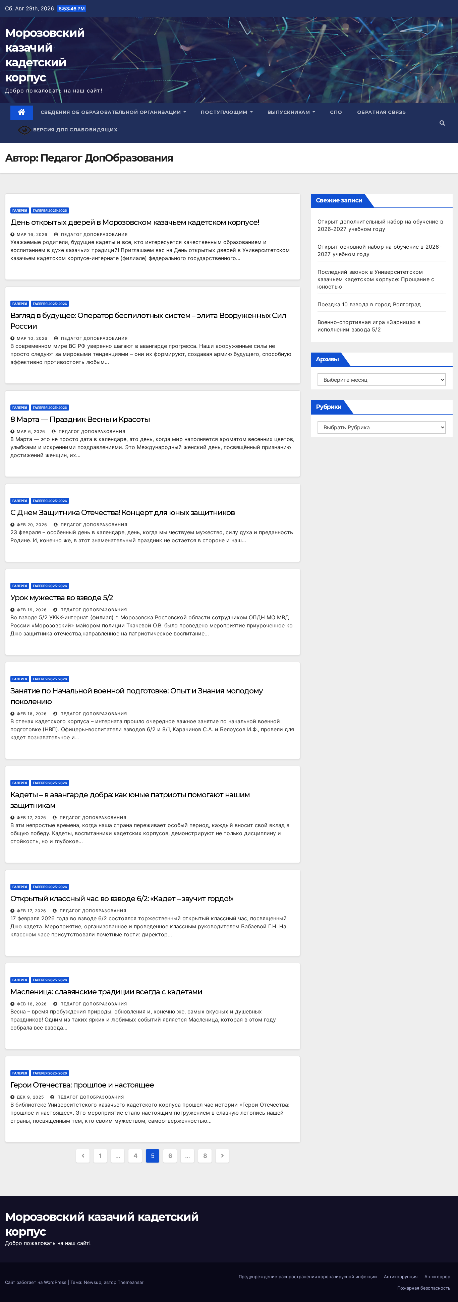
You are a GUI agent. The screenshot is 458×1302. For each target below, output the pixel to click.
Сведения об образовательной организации (111, 112)
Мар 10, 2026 (32, 338)
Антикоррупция (400, 1276)
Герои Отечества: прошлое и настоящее (82, 1085)
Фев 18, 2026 (32, 713)
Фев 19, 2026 (32, 609)
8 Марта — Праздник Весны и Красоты (80, 419)
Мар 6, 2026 (31, 431)
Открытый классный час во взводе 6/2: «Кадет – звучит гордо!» (121, 898)
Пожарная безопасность (423, 1288)
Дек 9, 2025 (30, 1097)
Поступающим (225, 112)
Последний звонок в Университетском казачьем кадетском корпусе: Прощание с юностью (376, 279)
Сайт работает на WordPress (36, 1282)
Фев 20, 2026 (32, 524)
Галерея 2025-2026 (50, 210)
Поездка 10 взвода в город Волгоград (369, 304)
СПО (336, 112)
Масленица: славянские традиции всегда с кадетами (106, 991)
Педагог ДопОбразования (94, 234)
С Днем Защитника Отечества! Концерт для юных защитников (122, 512)
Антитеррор (437, 1276)
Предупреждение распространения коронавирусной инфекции (308, 1276)
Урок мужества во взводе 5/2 (61, 597)
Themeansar (131, 1282)
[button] (442, 123)
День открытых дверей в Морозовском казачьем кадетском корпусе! (134, 222)
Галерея (19, 210)
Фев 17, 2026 (31, 817)
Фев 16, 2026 (32, 1003)
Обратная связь (381, 112)
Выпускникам (289, 112)
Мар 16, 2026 (32, 234)
